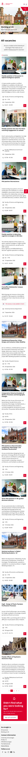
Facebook (2, 752)
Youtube (11, 752)
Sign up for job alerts (10, 717)
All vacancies (4, 730)
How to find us (5, 746)
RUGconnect (12, 50)
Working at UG (5, 732)
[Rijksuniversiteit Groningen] (7, 4)
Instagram (8, 752)
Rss (14, 752)
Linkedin (5, 752)
